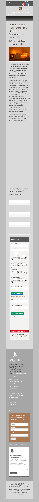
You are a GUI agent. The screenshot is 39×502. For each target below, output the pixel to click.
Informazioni (12, 407)
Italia (19, 368)
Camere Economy (14, 377)
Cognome (13, 427)
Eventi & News (13, 400)
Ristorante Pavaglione (15, 393)
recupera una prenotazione (18, 296)
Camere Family (13, 379)
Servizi (11, 390)
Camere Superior (14, 386)
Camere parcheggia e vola (17, 381)
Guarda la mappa (24, 16)
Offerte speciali (13, 397)
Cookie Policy (19, 494)
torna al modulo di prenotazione (19, 317)
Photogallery (12, 404)
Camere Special (13, 384)
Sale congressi (13, 388)
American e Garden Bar (16, 395)
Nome (12, 422)
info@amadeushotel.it (19, 373)
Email (12, 433)
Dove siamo (12, 402)
